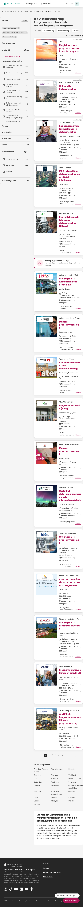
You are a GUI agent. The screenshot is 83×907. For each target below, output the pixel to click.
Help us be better (71, 900)
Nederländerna (74, 778)
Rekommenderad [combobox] (73, 36)
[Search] (67, 4)
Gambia (71, 791)
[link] (48, 11)
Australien (55, 782)
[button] (11, 28)
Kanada (71, 769)
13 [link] (71, 756)
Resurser (46, 4)
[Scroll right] (81, 31)
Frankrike (55, 778)
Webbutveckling (63, 31)
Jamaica (54, 797)
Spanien (37, 775)
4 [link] (58, 756)
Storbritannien (57, 769)
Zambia (37, 804)
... (67, 756)
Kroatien (71, 797)
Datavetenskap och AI (12, 56)
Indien (36, 797)
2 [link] (49, 756)
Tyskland (72, 775)
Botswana (55, 785)
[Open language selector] (72, 4)
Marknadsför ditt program (52, 872)
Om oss (46, 868)
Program (31, 4)
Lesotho (37, 801)
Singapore (55, 775)
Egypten (37, 791)
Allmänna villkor (53, 901)
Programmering (48, 31)
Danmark (38, 785)
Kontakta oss (48, 877)
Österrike (38, 782)
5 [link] (62, 756)
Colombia (72, 782)
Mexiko (71, 801)
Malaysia (54, 801)
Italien (36, 778)
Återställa (25, 21)
